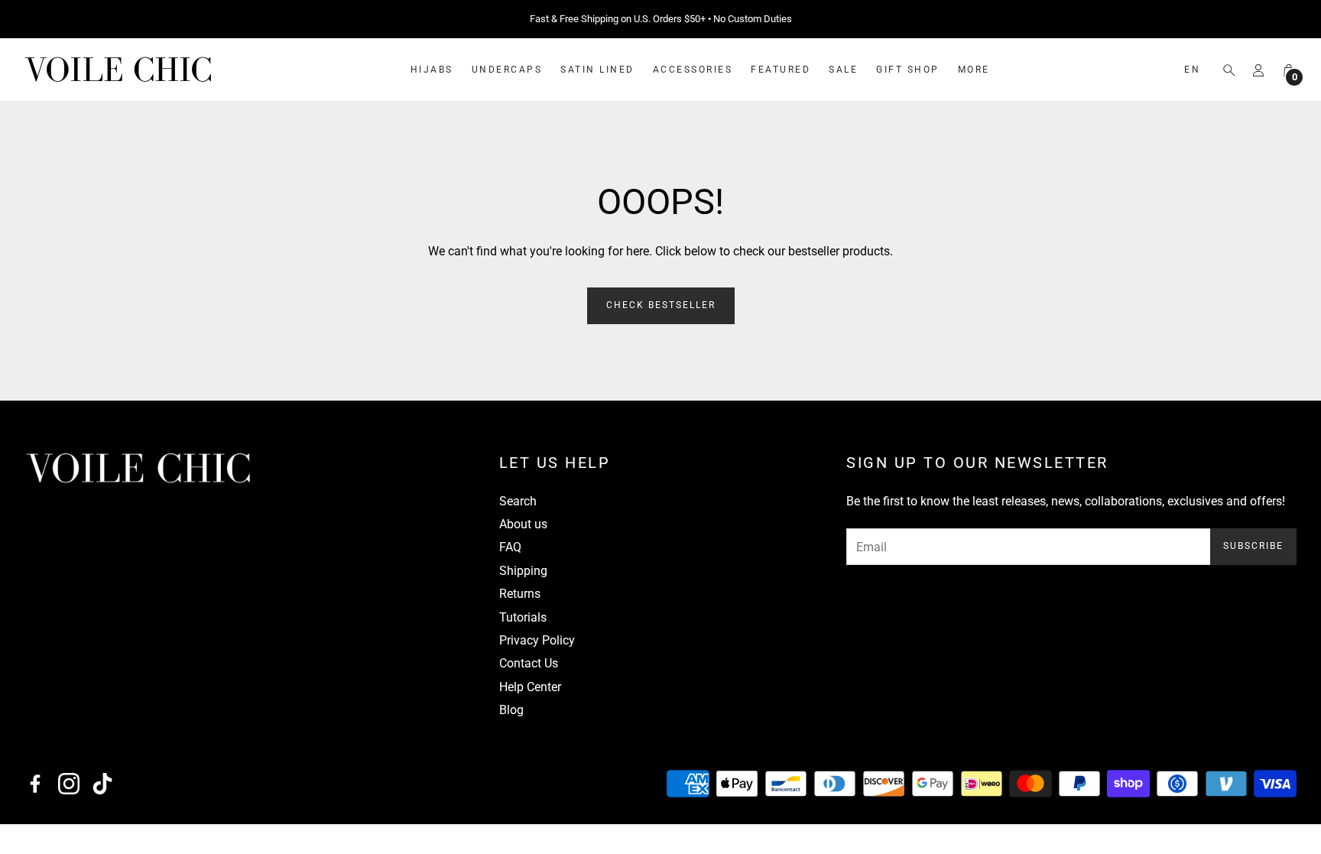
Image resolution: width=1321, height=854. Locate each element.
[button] (1224, 70)
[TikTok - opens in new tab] (102, 783)
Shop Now (756, 19)
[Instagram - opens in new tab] (69, 783)
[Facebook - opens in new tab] (35, 783)
